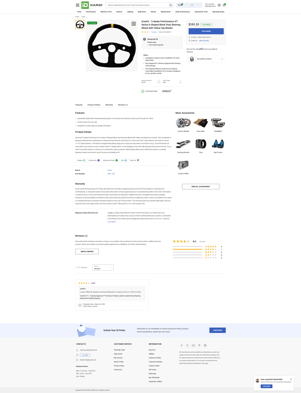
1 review (153, 32)
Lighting (130, 12)
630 (113, 174)
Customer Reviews (155, 362)
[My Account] (219, 5)
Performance (91, 12)
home (77, 17)
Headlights (218, 131)
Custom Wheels (183, 131)
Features (78, 105)
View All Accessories (200, 187)
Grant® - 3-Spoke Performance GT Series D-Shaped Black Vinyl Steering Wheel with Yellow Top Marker (80, 24)
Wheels (103, 12)
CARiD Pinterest (199, 345)
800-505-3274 (210, 6)
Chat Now (266, 386)
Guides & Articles (155, 358)
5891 (109, 174)
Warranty (109, 105)
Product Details (94, 105)
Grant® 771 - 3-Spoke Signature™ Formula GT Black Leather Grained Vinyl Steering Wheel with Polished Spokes (110, 297)
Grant (83, 17)
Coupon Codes (154, 366)
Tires (200, 152)
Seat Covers (218, 152)
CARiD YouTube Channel (193, 345)
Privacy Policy (119, 366)
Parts (79, 12)
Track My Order (119, 350)
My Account (118, 358)
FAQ (124, 160)
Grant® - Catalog (81, 160)
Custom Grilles (183, 173)
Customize (206, 31)
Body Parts (142, 12)
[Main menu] (77, 5)
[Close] (291, 379)
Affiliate (151, 354)
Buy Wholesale (154, 377)
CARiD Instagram (205, 345)
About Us (152, 350)
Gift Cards (152, 370)
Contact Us (118, 370)
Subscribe (217, 330)
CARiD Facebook (181, 345)
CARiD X (187, 345)
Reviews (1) (123, 105)
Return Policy (119, 362)
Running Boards (183, 152)
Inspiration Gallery (155, 381)
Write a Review (87, 251)
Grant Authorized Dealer (110, 160)
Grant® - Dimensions (94, 160)
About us (134, 160)
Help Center (118, 354)
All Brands (152, 374)
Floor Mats (201, 131)
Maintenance (166, 12)
